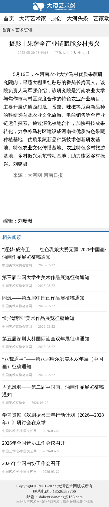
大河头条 (77, 18)
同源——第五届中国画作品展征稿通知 (43, 298)
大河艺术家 (32, 18)
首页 (8, 18)
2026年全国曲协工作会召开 (31, 463)
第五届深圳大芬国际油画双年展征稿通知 (45, 339)
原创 (56, 18)
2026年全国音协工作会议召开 (33, 443)
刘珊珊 (25, 221)
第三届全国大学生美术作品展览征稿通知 (45, 277)
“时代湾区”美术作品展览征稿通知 (38, 318)
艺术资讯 (23, 30)
